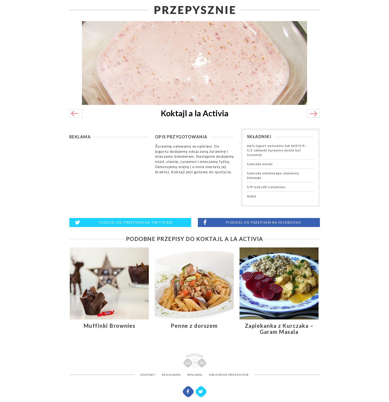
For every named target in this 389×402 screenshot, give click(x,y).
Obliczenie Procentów (229, 374)
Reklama (195, 374)
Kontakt (148, 374)
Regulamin (171, 374)
